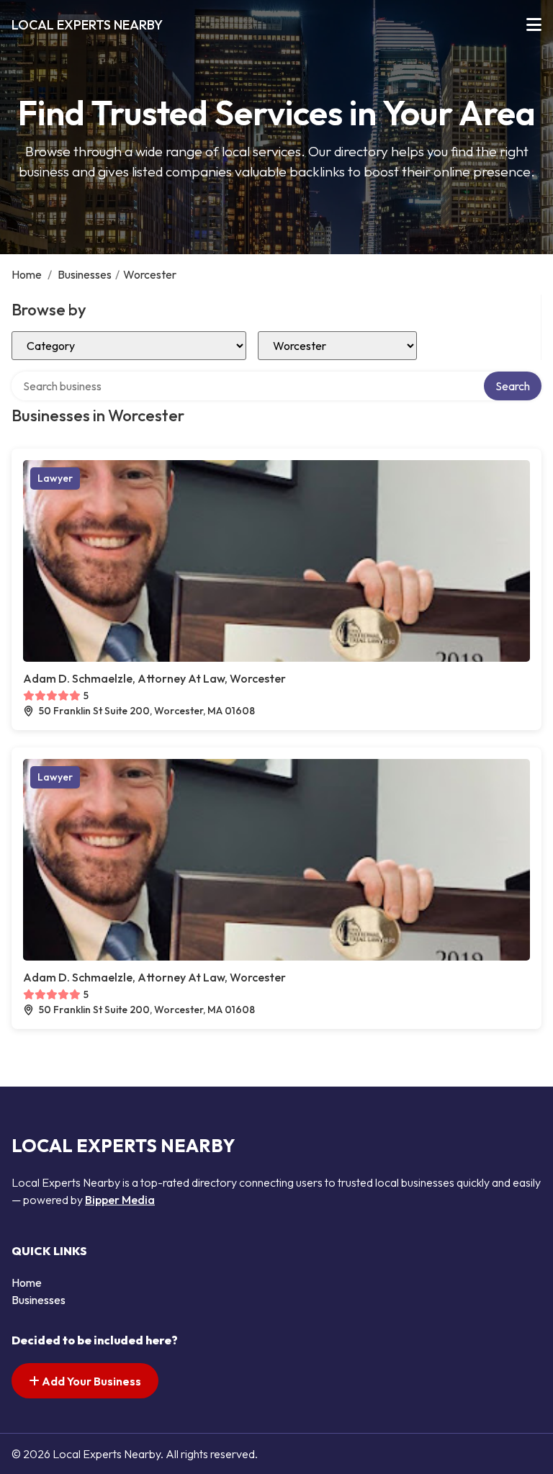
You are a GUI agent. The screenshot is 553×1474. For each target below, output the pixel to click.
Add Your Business (90, 1381)
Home (27, 274)
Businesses (85, 274)
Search (512, 386)
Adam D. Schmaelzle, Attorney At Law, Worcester (154, 678)
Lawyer (55, 478)
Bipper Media (120, 1199)
